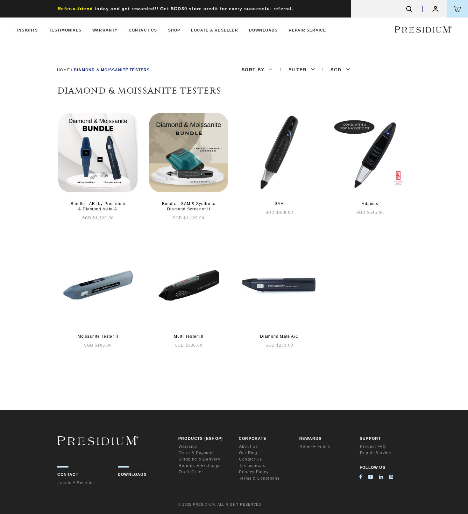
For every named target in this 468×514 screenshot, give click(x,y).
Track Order (191, 472)
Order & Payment (196, 453)
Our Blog (248, 453)
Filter (297, 69)
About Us (248, 446)
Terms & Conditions (259, 478)
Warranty (105, 30)
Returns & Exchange (200, 465)
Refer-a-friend (315, 446)
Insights (27, 30)
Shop (174, 30)
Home (63, 70)
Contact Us (143, 30)
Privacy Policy (254, 472)
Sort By (253, 69)
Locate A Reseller (214, 30)
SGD (335, 69)
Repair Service (307, 30)
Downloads (263, 30)
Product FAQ (373, 446)
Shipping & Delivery (199, 459)
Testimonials (65, 30)
